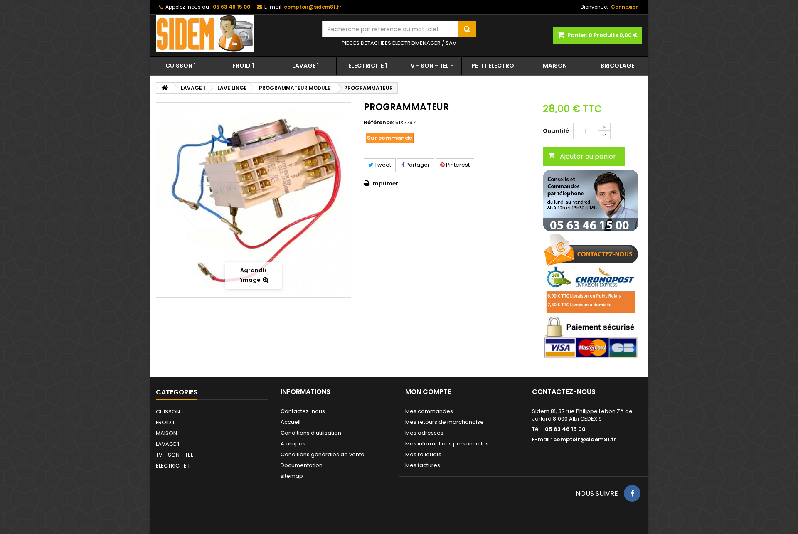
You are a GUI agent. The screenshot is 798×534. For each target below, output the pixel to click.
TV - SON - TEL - (430, 66)
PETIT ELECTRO (492, 66)
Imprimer (384, 183)
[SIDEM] (233, 33)
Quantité (556, 131)
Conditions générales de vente (323, 454)
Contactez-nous (303, 411)
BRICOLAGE (617, 66)
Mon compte (428, 391)
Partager (417, 165)
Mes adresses (424, 433)
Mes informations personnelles (447, 444)
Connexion (625, 6)
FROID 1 (243, 66)
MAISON (555, 66)
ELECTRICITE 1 (367, 66)
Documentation (302, 465)
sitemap (292, 476)
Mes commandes (429, 411)
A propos (293, 444)
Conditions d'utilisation (311, 433)
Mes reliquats (423, 454)
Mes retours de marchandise (444, 422)
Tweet (382, 165)
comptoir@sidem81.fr (584, 439)
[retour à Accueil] (164, 88)
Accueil (290, 422)
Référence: (379, 122)
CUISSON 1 (180, 66)
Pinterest (457, 165)
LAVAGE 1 (305, 66)
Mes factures (422, 465)
